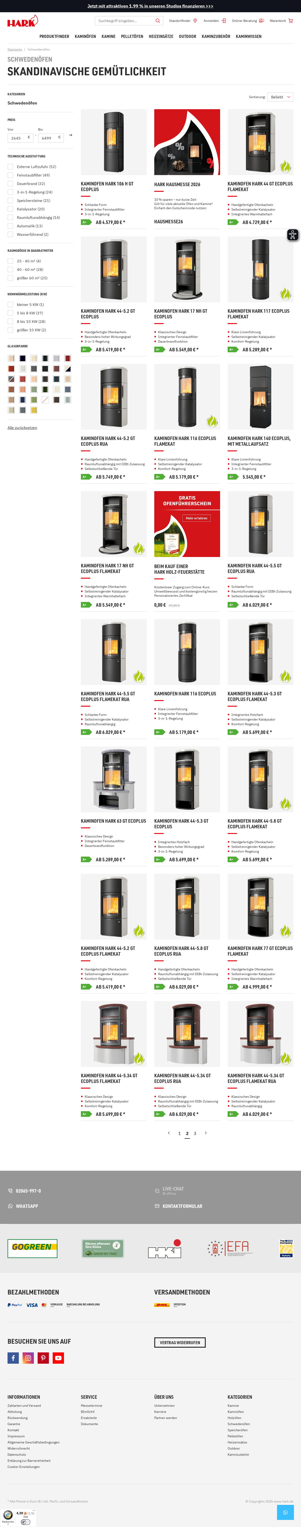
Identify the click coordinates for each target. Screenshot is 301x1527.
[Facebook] (13, 1358)
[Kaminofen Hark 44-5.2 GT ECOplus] (114, 269)
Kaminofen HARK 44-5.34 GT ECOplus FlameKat (109, 1078)
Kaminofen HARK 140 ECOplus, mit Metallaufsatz (259, 441)
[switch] (25, 1522)
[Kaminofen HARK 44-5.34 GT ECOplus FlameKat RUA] (260, 1034)
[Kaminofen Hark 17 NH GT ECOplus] (187, 269)
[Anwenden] (70, 135)
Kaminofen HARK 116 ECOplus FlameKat (185, 441)
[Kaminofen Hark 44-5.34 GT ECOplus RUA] (187, 1034)
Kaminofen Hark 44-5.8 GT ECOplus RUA (181, 951)
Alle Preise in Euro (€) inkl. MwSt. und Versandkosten (48, 1501)
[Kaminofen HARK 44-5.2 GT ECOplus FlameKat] (114, 907)
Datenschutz (17, 1454)
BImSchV (88, 1412)
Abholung (15, 1412)
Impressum (16, 1436)
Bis (40, 129)
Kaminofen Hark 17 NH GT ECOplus (180, 314)
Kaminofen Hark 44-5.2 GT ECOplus (108, 314)
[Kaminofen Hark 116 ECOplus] (187, 652)
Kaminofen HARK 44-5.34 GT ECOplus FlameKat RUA (256, 1078)
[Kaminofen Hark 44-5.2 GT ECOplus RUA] (114, 397)
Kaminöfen (236, 1412)
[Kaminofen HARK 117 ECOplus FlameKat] (260, 269)
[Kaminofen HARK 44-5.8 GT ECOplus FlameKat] (260, 779)
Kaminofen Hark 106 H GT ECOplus (107, 186)
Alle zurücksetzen (22, 427)
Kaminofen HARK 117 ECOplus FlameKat (258, 314)
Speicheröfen (238, 1430)
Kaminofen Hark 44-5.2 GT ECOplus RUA (108, 441)
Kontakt (13, 1430)
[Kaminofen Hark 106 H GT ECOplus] (114, 142)
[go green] (33, 1248)
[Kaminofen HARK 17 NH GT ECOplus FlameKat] (114, 524)
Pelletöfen (235, 1436)
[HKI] (164, 1248)
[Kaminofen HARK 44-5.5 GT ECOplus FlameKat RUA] (114, 652)
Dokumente (89, 1424)
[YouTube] (58, 1358)
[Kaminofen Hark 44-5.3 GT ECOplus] (187, 779)
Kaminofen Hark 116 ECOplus (185, 694)
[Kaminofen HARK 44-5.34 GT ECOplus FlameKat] (114, 1034)
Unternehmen (164, 1405)
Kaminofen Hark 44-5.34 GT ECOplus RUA (182, 1078)
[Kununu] (286, 1248)
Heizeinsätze (237, 1442)
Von (10, 129)
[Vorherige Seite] (169, 1134)
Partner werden (165, 1418)
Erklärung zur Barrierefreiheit (29, 1461)
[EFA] (230, 1248)
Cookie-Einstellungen (24, 1467)
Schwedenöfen (22, 103)
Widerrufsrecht (19, 1448)
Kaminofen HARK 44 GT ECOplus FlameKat (260, 186)
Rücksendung (18, 1418)
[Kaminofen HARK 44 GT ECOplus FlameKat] (260, 142)
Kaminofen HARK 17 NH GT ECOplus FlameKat (107, 568)
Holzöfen (234, 1418)
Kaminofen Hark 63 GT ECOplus (113, 821)
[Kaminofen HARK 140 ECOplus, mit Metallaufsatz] (260, 397)
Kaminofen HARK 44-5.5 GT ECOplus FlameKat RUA (108, 696)
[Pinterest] (43, 1358)
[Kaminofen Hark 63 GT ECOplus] (114, 779)
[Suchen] (158, 20)
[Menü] (34, 1511)
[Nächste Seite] (206, 1134)
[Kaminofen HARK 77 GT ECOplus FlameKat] (260, 907)
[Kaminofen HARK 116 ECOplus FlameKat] (187, 397)
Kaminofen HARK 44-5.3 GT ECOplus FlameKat (255, 696)
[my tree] (103, 1248)
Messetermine (91, 1405)
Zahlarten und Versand (24, 1405)
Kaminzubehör (238, 1454)
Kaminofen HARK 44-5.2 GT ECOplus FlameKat (108, 951)
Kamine (233, 1405)
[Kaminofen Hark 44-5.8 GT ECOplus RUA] (187, 907)
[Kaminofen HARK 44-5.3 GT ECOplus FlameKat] (260, 652)
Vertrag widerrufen (180, 1342)
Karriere (160, 1412)
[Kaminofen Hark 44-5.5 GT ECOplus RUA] (260, 524)
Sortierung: (257, 97)
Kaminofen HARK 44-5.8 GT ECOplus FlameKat (255, 824)
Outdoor (234, 1448)
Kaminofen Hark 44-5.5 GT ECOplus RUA (255, 568)
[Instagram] (28, 1358)
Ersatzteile (89, 1418)
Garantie (14, 1424)
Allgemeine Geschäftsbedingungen (33, 1442)
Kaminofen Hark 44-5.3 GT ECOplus (181, 824)
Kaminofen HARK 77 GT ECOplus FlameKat (260, 951)
